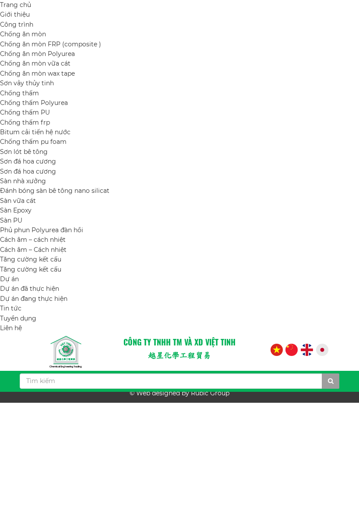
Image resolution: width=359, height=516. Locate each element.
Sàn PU (11, 220)
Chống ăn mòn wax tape (37, 73)
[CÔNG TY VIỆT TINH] (65, 352)
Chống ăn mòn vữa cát (35, 63)
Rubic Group (210, 393)
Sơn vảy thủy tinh (27, 83)
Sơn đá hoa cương (28, 161)
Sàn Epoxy (16, 210)
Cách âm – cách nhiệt (33, 240)
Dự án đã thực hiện (29, 289)
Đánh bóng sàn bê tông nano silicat (54, 191)
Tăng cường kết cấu (30, 259)
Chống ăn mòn (23, 34)
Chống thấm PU (25, 112)
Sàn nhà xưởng (23, 181)
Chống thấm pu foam (33, 142)
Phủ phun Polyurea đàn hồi (41, 230)
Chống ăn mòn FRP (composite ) (50, 44)
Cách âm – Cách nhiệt (33, 250)
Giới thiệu (15, 14)
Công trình (16, 24)
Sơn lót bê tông (24, 152)
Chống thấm (19, 93)
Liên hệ (11, 328)
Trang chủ (15, 5)
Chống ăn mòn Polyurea (37, 54)
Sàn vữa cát (18, 201)
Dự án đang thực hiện (33, 299)
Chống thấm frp (25, 122)
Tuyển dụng (18, 318)
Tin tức (10, 308)
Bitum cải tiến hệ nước (35, 132)
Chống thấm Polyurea (34, 103)
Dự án (9, 279)
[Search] (330, 381)
